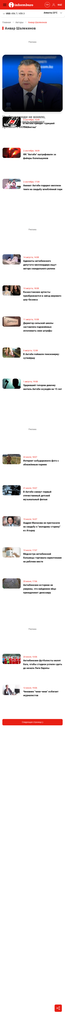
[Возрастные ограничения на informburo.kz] (47, 5)
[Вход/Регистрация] (53, 5)
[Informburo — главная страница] (22, 5)
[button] (53, 12)
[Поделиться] (58, 1008)
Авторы (19, 22)
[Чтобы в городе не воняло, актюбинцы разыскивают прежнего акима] (32, 83)
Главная (6, 22)
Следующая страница (32, 722)
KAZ (60, 4)
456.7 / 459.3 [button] (15, 13)
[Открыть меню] (5, 5)
